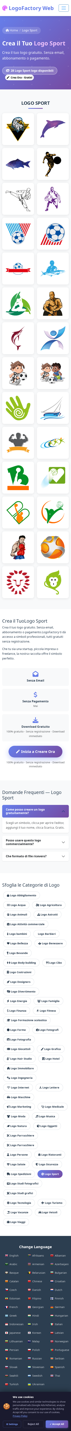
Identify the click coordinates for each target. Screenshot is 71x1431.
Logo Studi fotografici (24, 1183)
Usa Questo (20, 135)
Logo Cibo (55, 962)
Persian (14, 1350)
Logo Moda (18, 1116)
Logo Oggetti (48, 1126)
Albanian (60, 1255)
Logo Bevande (18, 953)
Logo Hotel (52, 1058)
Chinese (37, 1281)
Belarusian (38, 1272)
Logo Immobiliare (22, 1068)
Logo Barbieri (47, 934)
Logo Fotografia (20, 1039)
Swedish (37, 1375)
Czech (13, 1290)
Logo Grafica (52, 1049)
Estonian (14, 1298)
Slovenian (38, 1367)
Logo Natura (18, 1126)
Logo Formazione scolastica (29, 1020)
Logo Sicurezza (48, 1164)
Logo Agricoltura (51, 905)
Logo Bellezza (19, 943)
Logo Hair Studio (21, 1058)
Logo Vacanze (19, 1212)
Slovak (13, 1367)
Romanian (15, 1358)
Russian (37, 1358)
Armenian (38, 1264)
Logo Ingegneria (22, 1078)
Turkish (14, 1384)
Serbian (59, 1358)
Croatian (60, 1281)
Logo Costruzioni (20, 972)
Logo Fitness (48, 1010)
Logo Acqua (18, 905)
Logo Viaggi (17, 1222)
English (14, 1255)
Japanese (15, 1332)
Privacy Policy (20, 1415)
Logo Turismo (53, 1203)
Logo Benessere (52, 943)
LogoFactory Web (30, 7)
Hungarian (61, 1315)
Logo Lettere (50, 1087)
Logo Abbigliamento (23, 895)
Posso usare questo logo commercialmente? (23, 842)
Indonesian (16, 1324)
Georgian (38, 1307)
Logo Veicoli (49, 1212)
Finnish (59, 1298)
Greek (13, 1315)
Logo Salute (17, 1164)
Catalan (14, 1281)
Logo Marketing (20, 1106)
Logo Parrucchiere (22, 1135)
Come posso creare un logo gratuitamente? (25, 811)
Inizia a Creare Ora (38, 751)
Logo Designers (20, 982)
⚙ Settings (12, 1424)
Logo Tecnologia (20, 1203)
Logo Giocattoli (20, 1049)
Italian (59, 1324)
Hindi (35, 1315)
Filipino (36, 1298)
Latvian (59, 1332)
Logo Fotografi (49, 1030)
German (60, 1307)
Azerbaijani (62, 1264)
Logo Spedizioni (21, 1174)
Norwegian (61, 1341)
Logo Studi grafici (21, 1193)
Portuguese (62, 1350)
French (13, 1307)
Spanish (60, 1367)
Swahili (13, 1375)
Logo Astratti (49, 914)
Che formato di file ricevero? (26, 856)
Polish (36, 1350)
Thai (57, 1375)
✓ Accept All (57, 1424)
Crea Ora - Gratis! (21, 77)
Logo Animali (18, 914)
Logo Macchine (20, 1097)
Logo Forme (18, 1030)
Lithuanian (16, 1341)
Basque (14, 1272)
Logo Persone (19, 1154)
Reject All (33, 1424)
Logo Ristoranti (51, 1154)
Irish (35, 1324)
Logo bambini (18, 934)
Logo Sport (52, 1174)
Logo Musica (47, 1116)
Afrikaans (38, 1255)
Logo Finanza (17, 1010)
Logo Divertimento (23, 991)
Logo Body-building (23, 962)
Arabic (13, 1264)
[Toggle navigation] (64, 8)
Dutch (58, 1290)
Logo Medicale (54, 1106)
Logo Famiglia (50, 1001)
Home (14, 30)
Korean (36, 1332)
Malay (36, 1341)
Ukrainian (38, 1384)
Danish (36, 1290)
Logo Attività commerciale (27, 924)
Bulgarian (61, 1272)
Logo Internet (20, 1087)
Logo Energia (18, 1001)
